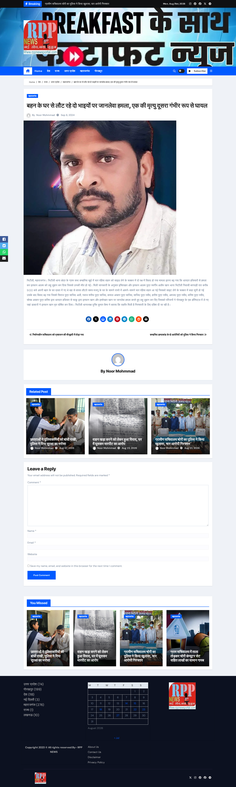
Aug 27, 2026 (66, 448)
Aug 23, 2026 (129, 448)
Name (31, 531)
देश (48, 71)
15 (135, 703)
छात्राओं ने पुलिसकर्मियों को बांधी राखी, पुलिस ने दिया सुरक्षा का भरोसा (53, 441)
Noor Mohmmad (45, 115)
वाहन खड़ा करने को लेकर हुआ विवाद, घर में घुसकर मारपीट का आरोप (117, 441)
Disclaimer (94, 757)
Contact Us (94, 752)
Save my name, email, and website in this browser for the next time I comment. (76, 566)
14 (126, 703)
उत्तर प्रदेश (69, 71)
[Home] (28, 71)
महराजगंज (85, 71)
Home (38, 71)
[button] (211, 70)
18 (101, 709)
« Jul (116, 738)
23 (143, 709)
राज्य (57, 71)
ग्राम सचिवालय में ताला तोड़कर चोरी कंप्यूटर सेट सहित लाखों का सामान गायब (187, 656)
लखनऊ (28, 715)
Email (31, 542)
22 (135, 709)
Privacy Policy (96, 762)
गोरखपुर (98, 71)
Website (32, 554)
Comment (34, 482)
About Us (93, 747)
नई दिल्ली (29, 699)
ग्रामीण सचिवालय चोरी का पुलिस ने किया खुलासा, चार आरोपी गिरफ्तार (179, 441)
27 (117, 715)
